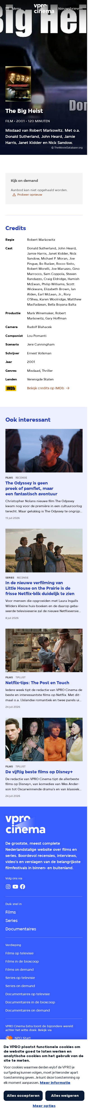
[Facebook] (22, 886)
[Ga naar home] (44, 8)
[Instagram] (8, 886)
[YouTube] (15, 886)
